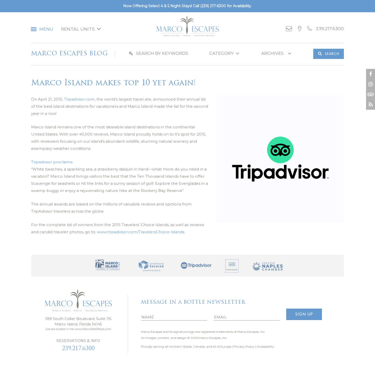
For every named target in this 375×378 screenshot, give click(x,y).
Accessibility (265, 346)
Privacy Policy (243, 346)
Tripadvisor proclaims (51, 162)
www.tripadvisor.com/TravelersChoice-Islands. (141, 231)
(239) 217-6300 (213, 6)
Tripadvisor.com (79, 99)
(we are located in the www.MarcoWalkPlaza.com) (78, 329)
